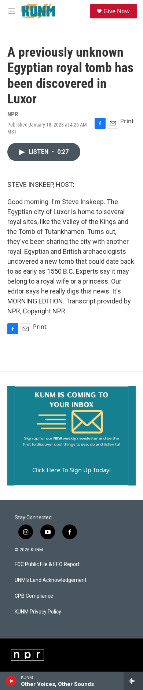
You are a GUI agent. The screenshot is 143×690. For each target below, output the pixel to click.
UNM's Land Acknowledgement (51, 580)
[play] (11, 680)
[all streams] (133, 681)
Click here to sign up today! (71, 470)
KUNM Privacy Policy (38, 612)
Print (127, 121)
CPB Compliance (34, 596)
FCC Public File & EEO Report (47, 564)
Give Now (116, 11)
